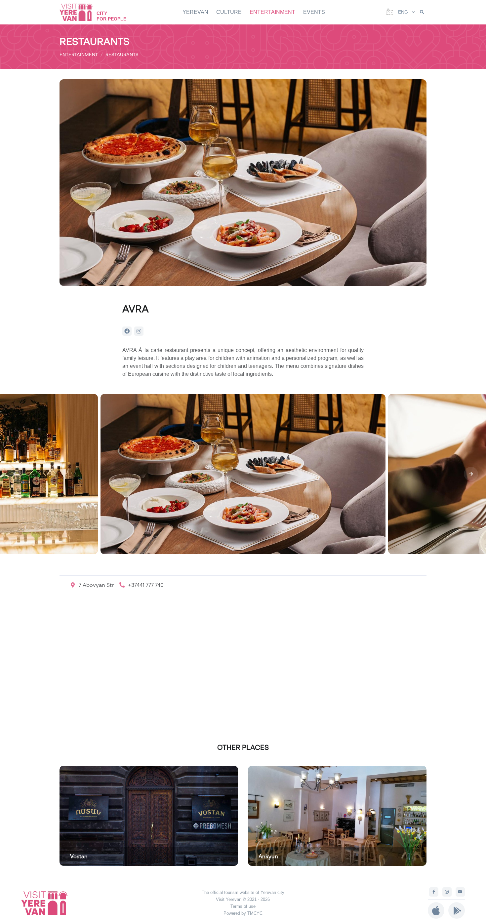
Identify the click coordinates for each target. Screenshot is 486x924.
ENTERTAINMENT (272, 12)
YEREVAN (195, 12)
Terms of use (243, 906)
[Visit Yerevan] (79, 12)
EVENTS (314, 12)
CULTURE (229, 12)
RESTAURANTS (122, 54)
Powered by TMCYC (243, 913)
